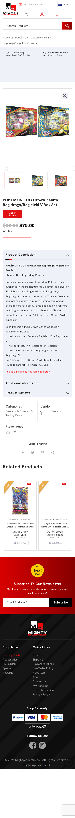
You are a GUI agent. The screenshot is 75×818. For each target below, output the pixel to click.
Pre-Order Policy (43, 668)
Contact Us (39, 681)
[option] (20, 54)
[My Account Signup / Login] (42, 14)
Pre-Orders (10, 664)
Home (6, 37)
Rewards (8, 673)
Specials (8, 668)
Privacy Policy (41, 694)
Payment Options (43, 664)
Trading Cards (11, 655)
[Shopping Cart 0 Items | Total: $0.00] (57, 14)
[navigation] (64, 4)
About (36, 677)
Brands (37, 655)
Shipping (38, 659)
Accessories (10, 659)
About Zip (39, 673)
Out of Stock (57, 543)
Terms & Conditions (45, 690)
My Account (40, 686)
